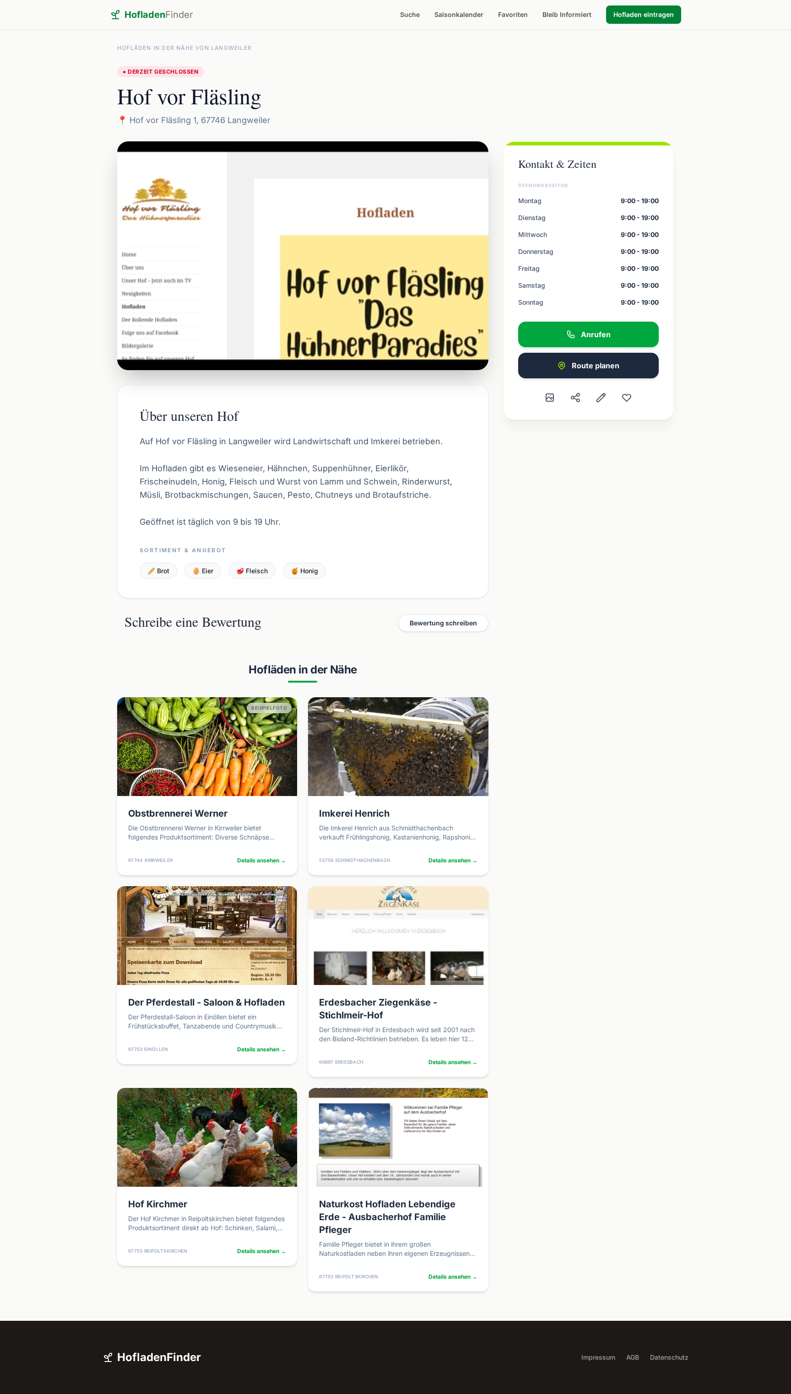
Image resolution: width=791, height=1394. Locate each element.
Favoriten (513, 14)
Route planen (595, 365)
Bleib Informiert (566, 14)
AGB (632, 1357)
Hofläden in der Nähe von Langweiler (184, 47)
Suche (410, 14)
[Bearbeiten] (601, 397)
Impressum (598, 1357)
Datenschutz (669, 1357)
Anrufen (596, 334)
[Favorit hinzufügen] (626, 397)
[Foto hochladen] (550, 397)
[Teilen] (575, 397)
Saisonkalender (458, 14)
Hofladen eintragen (643, 14)
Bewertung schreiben (443, 623)
